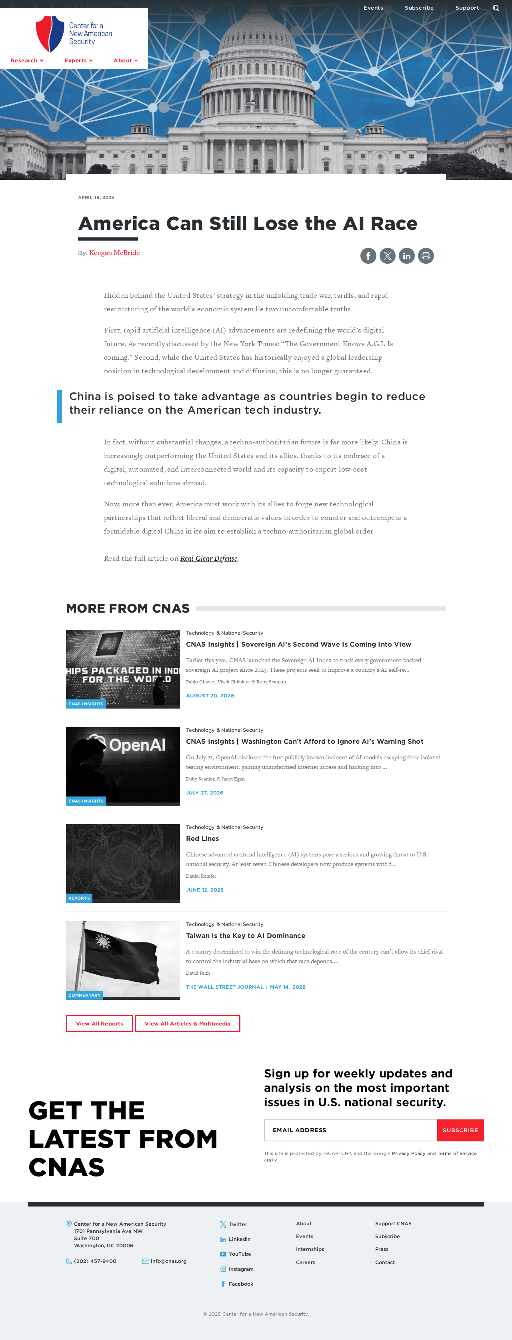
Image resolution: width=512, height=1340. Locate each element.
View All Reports (99, 1024)
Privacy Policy (409, 1153)
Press (381, 1249)
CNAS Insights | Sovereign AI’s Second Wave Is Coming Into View (298, 644)
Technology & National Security (224, 633)
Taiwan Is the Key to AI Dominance (245, 936)
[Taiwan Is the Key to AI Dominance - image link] (123, 959)
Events (304, 1236)
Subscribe (460, 1130)
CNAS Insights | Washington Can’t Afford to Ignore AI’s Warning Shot (305, 741)
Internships (310, 1249)
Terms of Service (457, 1153)
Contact (385, 1262)
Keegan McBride (114, 252)
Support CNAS (393, 1224)
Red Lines (202, 838)
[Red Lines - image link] (123, 862)
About (304, 1224)
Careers (305, 1262)
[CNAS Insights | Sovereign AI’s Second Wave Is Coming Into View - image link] (123, 668)
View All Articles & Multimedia (187, 1024)
